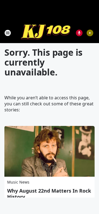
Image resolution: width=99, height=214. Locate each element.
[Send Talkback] (79, 33)
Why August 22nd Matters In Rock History (49, 194)
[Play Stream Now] (90, 33)
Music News (18, 182)
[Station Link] (45, 33)
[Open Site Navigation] (7, 33)
